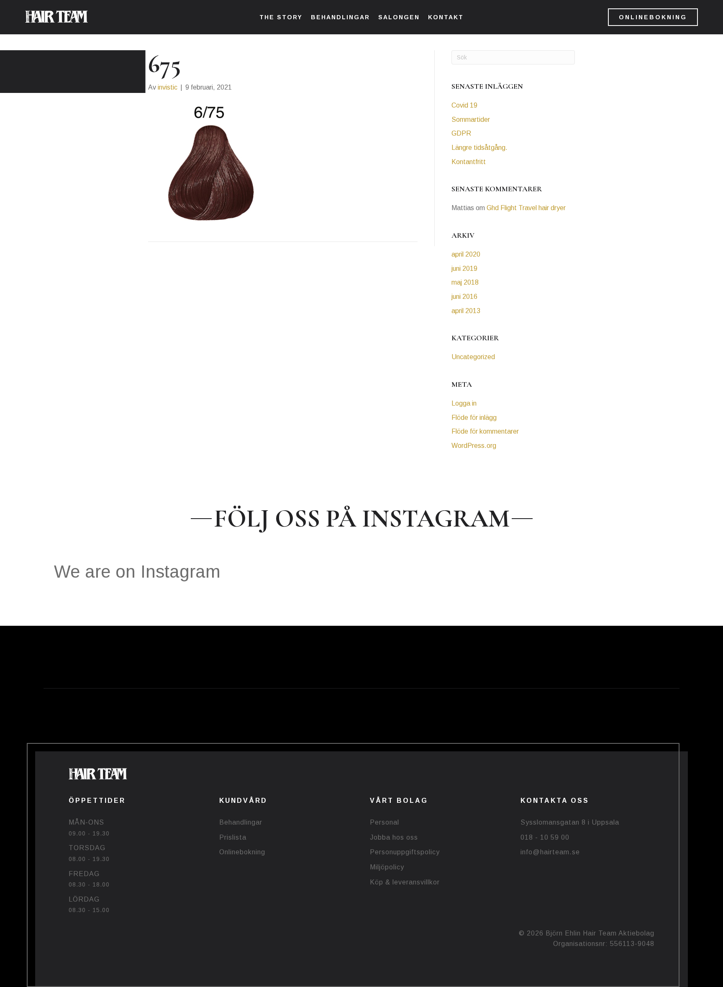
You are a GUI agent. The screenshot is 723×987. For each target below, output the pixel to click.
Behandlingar (240, 822)
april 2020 (465, 254)
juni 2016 (464, 296)
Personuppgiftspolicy (405, 852)
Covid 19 (464, 105)
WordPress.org (473, 445)
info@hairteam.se (550, 852)
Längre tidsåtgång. (479, 147)
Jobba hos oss (394, 837)
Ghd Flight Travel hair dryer (526, 207)
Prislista (232, 837)
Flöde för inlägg (474, 417)
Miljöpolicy (387, 867)
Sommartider (470, 119)
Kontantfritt (468, 161)
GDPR (461, 133)
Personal (384, 822)
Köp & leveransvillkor (405, 882)
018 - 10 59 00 (544, 837)
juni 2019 (464, 268)
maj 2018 (465, 282)
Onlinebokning (242, 852)
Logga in (464, 403)
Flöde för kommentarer (485, 431)
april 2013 (465, 310)
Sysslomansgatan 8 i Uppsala (569, 822)
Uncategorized (473, 356)
